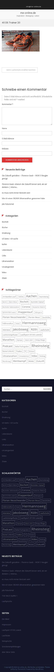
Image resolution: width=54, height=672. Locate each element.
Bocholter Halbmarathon (11, 307)
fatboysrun (38, 312)
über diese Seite (8, 652)
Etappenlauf (25, 312)
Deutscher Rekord (39, 307)
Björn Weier (13, 302)
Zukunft (40, 361)
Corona (26, 306)
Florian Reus (34, 317)
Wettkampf (19, 361)
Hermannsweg (34, 322)
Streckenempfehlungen (11, 646)
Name (4, 128)
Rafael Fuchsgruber (22, 347)
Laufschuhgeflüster (10, 335)
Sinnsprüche (7, 641)
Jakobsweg (20, 329)
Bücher (5, 227)
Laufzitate (6, 635)
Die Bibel (5, 619)
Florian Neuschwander (14, 317)
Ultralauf (31, 351)
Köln (34, 329)
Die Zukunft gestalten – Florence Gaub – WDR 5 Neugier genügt (25, 177)
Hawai (18, 323)
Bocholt (5, 222)
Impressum (6, 624)
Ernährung (6, 233)
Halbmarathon (8, 323)
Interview (6, 330)
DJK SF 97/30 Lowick (9, 312)
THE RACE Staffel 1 (9, 596)
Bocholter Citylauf (37, 302)
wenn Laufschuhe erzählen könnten (21, 70)
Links (4, 255)
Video (4, 272)
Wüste (31, 361)
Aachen (31, 296)
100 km (20, 297)
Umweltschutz (24, 356)
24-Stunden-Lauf (9, 296)
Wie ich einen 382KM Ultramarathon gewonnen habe (23, 198)
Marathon (8, 339)
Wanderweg (6, 361)
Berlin (5, 302)
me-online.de (28, 13)
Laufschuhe (44, 330)
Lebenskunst (7, 250)
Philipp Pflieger (40, 340)
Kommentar (7, 104)
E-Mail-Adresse (8, 138)
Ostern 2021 (29, 340)
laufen (4, 244)
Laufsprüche (7, 601)
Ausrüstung (43, 296)
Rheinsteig (40, 345)
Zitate (4, 278)
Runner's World (8, 351)
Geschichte (46, 317)
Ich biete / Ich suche (10, 238)
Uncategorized (8, 267)
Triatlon (19, 351)
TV (25, 351)
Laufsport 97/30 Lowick (31, 334)
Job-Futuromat (8, 204)
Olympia (19, 340)
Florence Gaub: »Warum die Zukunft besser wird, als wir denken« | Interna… (24, 185)
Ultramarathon (8, 261)
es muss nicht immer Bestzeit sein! (16, 193)
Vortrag (42, 356)
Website (5, 148)
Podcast (8, 346)
